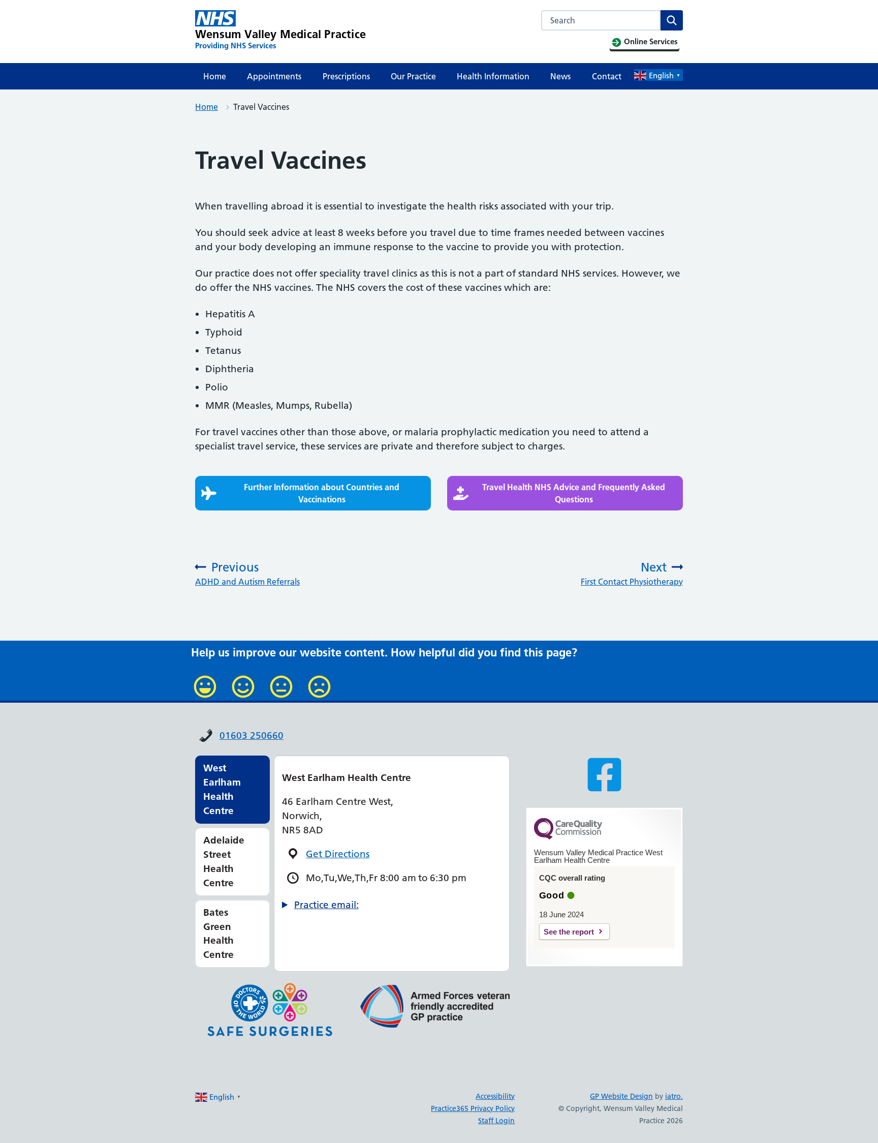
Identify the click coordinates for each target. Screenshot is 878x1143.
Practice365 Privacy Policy (473, 1108)
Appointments (274, 76)
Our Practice (413, 76)
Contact (606, 76)
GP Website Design (621, 1096)
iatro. (674, 1096)
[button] (313, 493)
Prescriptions (346, 76)
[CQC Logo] (568, 837)
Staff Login (496, 1120)
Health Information (493, 76)
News (560, 76)
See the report (569, 931)
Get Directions (337, 854)
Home (214, 76)
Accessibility (495, 1096)
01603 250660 (252, 735)
